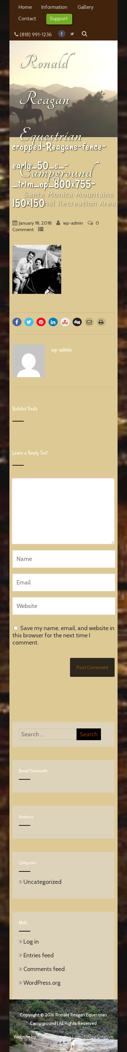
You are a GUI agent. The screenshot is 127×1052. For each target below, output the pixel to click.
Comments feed (44, 969)
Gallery (85, 7)
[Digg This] (77, 322)
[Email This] (89, 322)
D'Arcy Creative (98, 1037)
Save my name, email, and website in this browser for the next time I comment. (63, 635)
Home (25, 7)
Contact (27, 18)
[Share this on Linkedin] (53, 322)
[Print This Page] (101, 322)
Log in (31, 941)
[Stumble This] (65, 322)
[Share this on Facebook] (16, 322)
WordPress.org (42, 982)
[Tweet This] (29, 322)
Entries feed (38, 955)
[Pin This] (41, 322)
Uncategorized (42, 881)
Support (59, 18)
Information (54, 7)
